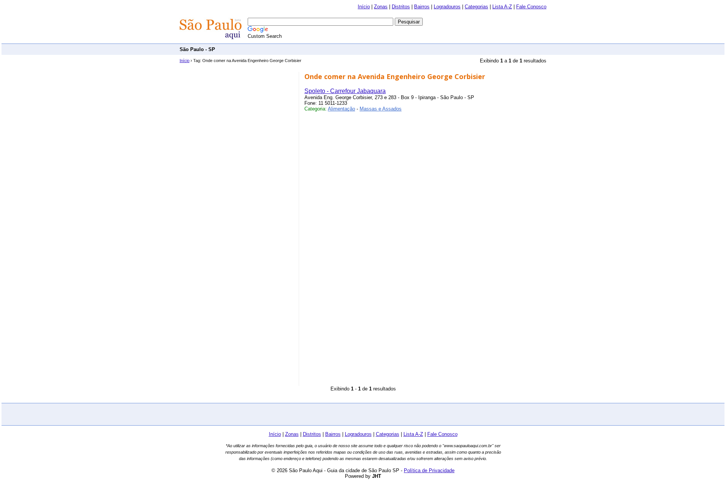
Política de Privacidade (429, 470)
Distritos (401, 6)
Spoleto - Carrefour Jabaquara (345, 91)
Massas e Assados (381, 109)
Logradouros (447, 6)
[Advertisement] (408, 49)
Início (364, 6)
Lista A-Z (502, 6)
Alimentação (341, 109)
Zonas (381, 6)
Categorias (476, 6)
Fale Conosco (531, 6)
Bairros (422, 6)
